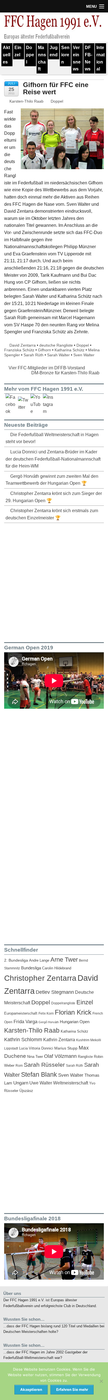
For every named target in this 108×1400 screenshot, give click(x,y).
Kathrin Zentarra (59, 1039)
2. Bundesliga (16, 960)
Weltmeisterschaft (70, 1082)
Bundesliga (31, 968)
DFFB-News (88, 58)
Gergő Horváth (48, 1022)
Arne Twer (64, 959)
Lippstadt (11, 1048)
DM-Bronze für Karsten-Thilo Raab (66, 372)
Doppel (30, 54)
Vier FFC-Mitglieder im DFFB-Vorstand (46, 367)
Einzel (17, 51)
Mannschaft (42, 58)
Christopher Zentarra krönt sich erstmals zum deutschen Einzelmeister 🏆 (52, 514)
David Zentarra (22, 345)
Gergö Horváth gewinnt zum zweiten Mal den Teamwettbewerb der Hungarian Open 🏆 (52, 480)
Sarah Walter (58, 355)
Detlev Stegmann (55, 992)
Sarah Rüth (33, 355)
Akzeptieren (31, 1389)
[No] (101, 1381)
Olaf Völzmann (60, 1056)
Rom (19, 1066)
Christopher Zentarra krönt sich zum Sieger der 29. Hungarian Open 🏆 (54, 497)
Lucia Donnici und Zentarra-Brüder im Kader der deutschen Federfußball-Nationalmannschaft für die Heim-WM (53, 458)
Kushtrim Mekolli (88, 1040)
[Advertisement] (54, 581)
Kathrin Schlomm (23, 1039)
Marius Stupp (66, 1048)
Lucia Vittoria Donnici (36, 1048)
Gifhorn (44, 350)
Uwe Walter (40, 1082)
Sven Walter (83, 355)
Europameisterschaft (20, 1013)
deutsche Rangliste (56, 345)
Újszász (26, 1090)
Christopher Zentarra (40, 978)
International (100, 58)
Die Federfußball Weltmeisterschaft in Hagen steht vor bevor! (52, 438)
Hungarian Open (74, 1021)
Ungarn (20, 1083)
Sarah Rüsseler (44, 1064)
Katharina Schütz (69, 350)
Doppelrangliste (63, 1003)
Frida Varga (25, 1021)
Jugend (54, 51)
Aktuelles (6, 54)
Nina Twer (35, 1057)
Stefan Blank (39, 1074)
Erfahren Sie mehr (72, 1389)
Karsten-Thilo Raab (25, 101)
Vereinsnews (77, 58)
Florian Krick (73, 1012)
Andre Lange (39, 960)
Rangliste (85, 1057)
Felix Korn (46, 1013)
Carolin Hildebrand (56, 968)
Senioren (65, 54)
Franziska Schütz (19, 350)
